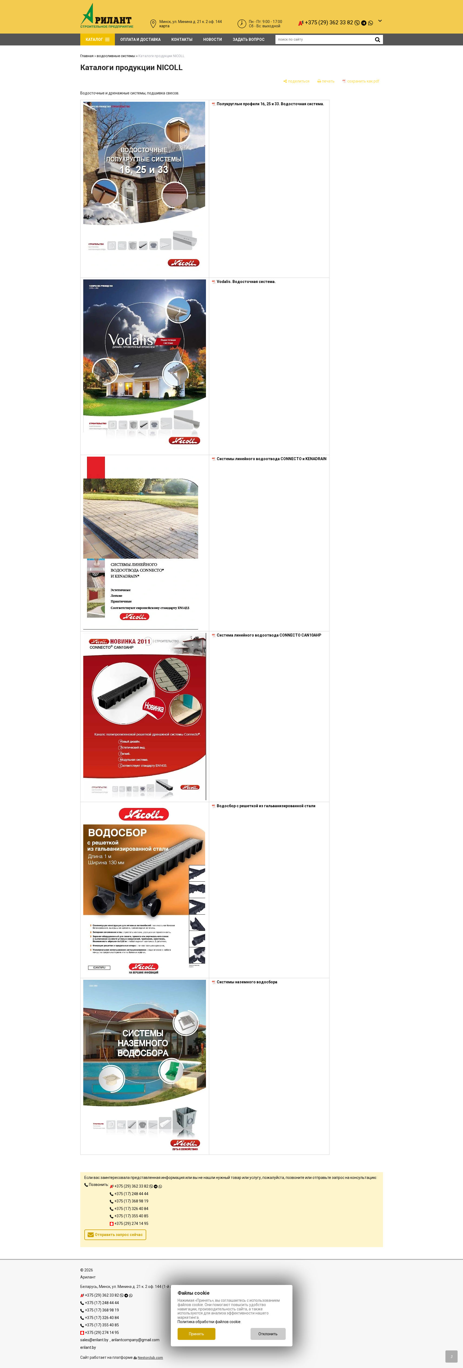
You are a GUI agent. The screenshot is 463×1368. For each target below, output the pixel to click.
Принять (196, 1334)
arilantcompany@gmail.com (135, 1340)
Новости (212, 39)
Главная (87, 56)
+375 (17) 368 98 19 (131, 1201)
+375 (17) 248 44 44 (131, 1194)
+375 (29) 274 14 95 (131, 1223)
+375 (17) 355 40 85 (131, 1216)
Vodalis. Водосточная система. (246, 281)
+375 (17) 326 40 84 (131, 1209)
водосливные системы (116, 56)
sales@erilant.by (94, 1340)
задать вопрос (249, 39)
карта (164, 26)
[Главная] (106, 27)
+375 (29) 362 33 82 (329, 22)
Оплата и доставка (140, 39)
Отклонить (268, 1334)
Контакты (181, 39)
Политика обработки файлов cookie (209, 1322)
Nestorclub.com (150, 1358)
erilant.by (88, 1347)
